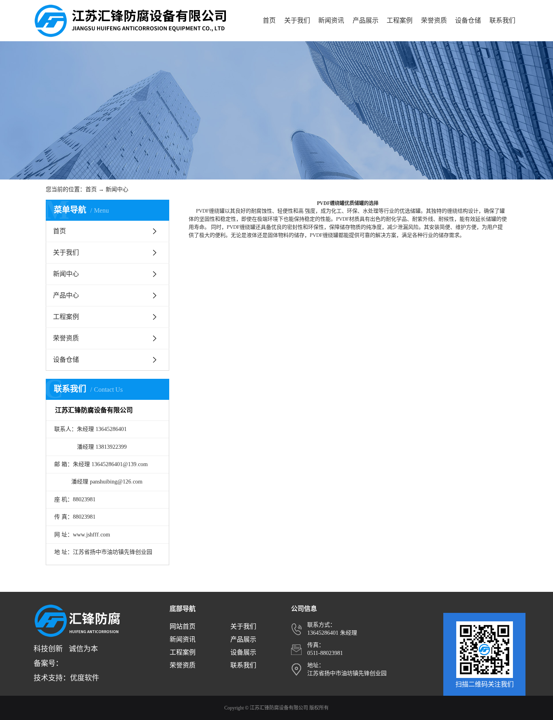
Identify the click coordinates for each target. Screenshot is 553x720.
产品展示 (366, 20)
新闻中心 (117, 189)
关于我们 (297, 20)
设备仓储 (468, 20)
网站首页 (183, 626)
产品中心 (66, 295)
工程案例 (400, 20)
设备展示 (243, 652)
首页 (269, 20)
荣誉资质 (434, 20)
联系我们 (502, 20)
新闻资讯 (331, 20)
